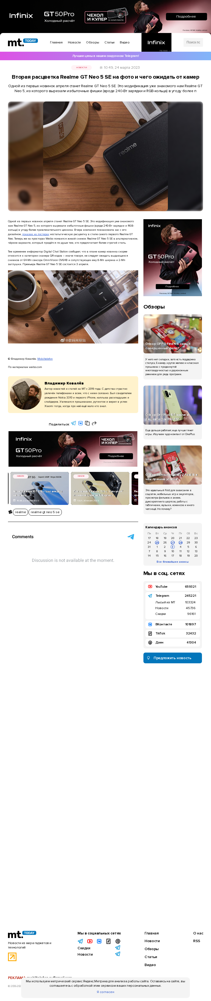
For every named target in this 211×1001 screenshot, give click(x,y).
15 (157, 555)
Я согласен (105, 992)
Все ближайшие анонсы (173, 561)
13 (196, 551)
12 (188, 551)
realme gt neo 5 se (45, 512)
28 (180, 542)
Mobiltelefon (45, 359)
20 (172, 538)
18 (157, 538)
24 (149, 542)
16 (165, 555)
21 (180, 538)
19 (165, 538)
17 (149, 538)
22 (188, 538)
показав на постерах (35, 234)
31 (149, 547)
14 (149, 555)
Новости (81, 67)
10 (172, 551)
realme (20, 512)
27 (172, 542)
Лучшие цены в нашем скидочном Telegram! (105, 56)
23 (196, 538)
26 (164, 542)
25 (157, 542)
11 (180, 551)
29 (188, 542)
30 (196, 542)
